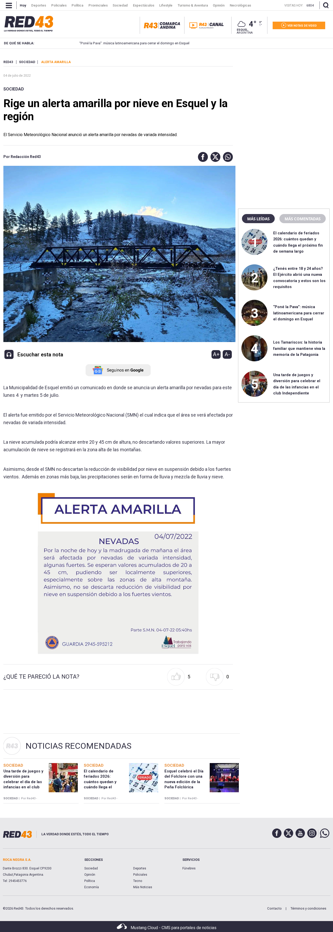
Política (89, 881)
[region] (284, 92)
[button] (201, 157)
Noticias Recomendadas (78, 746)
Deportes (139, 868)
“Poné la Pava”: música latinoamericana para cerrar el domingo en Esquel (134, 43)
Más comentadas (303, 218)
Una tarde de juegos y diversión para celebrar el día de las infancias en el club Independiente (23, 782)
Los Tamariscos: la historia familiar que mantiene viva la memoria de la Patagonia (299, 348)
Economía (91, 887)
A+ (216, 354)
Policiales (140, 874)
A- (227, 354)
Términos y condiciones (308, 908)
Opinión (89, 874)
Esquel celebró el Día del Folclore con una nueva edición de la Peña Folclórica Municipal (183, 782)
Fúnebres (189, 868)
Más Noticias (142, 887)
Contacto (274, 908)
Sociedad (13, 89)
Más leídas (258, 218)
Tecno (137, 881)
